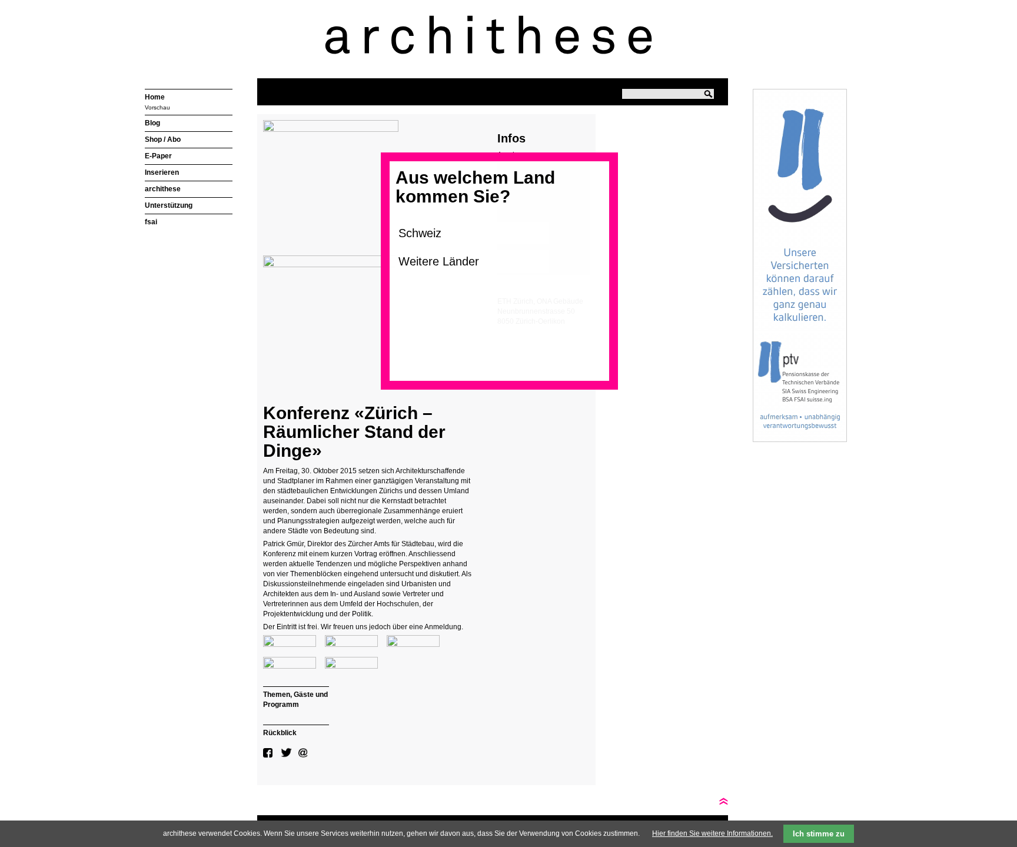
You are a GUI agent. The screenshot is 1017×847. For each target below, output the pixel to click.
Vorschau (157, 107)
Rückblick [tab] (280, 733)
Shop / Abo (163, 139)
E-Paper (158, 156)
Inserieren (162, 172)
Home (155, 97)
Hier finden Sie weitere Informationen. (712, 833)
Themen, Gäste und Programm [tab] (295, 699)
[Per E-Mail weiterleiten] (304, 753)
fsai (151, 222)
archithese (163, 189)
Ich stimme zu (819, 833)
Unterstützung (168, 205)
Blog (152, 123)
